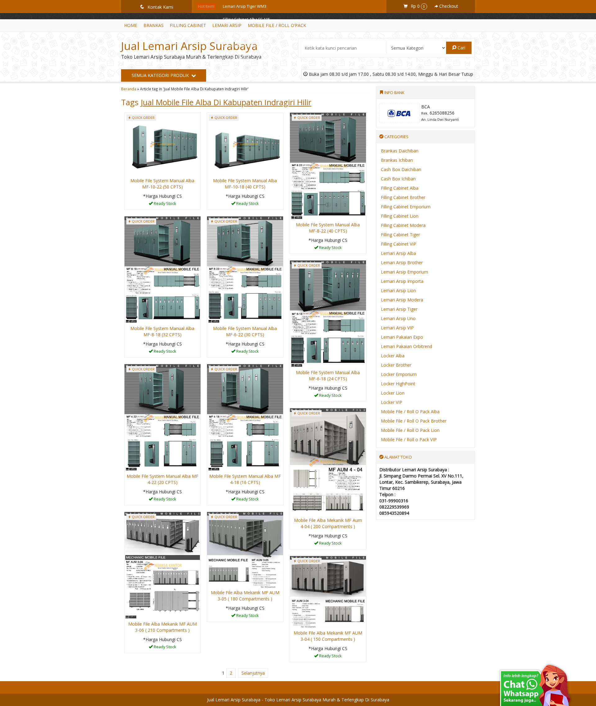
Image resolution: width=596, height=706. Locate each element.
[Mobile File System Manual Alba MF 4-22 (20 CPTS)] (162, 417)
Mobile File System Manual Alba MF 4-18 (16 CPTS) (245, 479)
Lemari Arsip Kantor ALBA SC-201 (253, 45)
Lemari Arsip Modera (402, 300)
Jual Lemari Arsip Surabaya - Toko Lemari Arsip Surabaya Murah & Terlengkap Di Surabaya (298, 700)
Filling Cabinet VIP (398, 244)
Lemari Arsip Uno (398, 318)
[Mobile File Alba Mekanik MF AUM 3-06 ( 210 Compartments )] (162, 565)
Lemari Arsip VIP (397, 328)
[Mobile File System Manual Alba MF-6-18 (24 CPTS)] (328, 314)
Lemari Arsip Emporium (404, 272)
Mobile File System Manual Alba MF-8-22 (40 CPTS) (328, 228)
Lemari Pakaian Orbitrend (406, 346)
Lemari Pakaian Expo (402, 337)
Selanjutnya (253, 673)
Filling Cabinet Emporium (406, 207)
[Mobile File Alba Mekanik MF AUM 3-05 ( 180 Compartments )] (245, 549)
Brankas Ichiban (397, 160)
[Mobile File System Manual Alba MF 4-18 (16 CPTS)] (245, 417)
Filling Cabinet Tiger (400, 235)
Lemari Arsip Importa (402, 281)
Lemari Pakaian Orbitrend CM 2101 (254, 58)
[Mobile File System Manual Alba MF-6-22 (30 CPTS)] (245, 270)
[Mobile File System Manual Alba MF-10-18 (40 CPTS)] (245, 144)
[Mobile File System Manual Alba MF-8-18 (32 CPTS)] (162, 270)
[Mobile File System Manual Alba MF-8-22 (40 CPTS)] (328, 166)
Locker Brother (396, 365)
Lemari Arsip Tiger (399, 309)
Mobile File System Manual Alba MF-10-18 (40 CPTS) (245, 184)
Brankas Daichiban (399, 151)
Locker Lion (392, 393)
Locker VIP (391, 402)
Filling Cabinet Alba (399, 188)
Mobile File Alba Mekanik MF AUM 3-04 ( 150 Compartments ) (328, 636)
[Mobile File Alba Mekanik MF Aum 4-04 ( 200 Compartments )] (328, 461)
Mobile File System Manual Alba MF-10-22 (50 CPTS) (162, 184)
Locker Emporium (399, 374)
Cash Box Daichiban (401, 169)
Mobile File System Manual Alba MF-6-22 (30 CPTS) (245, 331)
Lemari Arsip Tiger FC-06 (245, 84)
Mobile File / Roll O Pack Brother (413, 421)
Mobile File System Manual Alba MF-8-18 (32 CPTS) (162, 331)
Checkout (448, 6)
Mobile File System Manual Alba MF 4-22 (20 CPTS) (162, 479)
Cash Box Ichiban (398, 179)
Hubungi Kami (164, 204)
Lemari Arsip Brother (402, 262)
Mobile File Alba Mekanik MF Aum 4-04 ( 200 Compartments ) (328, 523)
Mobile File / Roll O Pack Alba (410, 411)
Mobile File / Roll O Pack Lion (410, 430)
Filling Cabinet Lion (399, 216)
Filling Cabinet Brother (403, 197)
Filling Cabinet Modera (403, 225)
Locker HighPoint (398, 384)
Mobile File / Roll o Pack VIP (409, 439)
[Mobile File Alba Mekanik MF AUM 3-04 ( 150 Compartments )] (328, 592)
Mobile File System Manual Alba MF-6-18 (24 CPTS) (268, 32)
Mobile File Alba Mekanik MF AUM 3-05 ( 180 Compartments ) (245, 596)
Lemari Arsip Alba (398, 253)
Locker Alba (392, 356)
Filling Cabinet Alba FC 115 (246, 19)
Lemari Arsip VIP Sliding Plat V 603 (254, 97)
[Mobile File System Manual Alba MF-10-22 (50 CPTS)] (162, 144)
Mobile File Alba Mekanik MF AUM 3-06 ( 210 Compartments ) (162, 627)
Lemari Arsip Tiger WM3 (244, 6)
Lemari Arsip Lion (398, 290)
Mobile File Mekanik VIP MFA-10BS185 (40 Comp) (267, 71)
